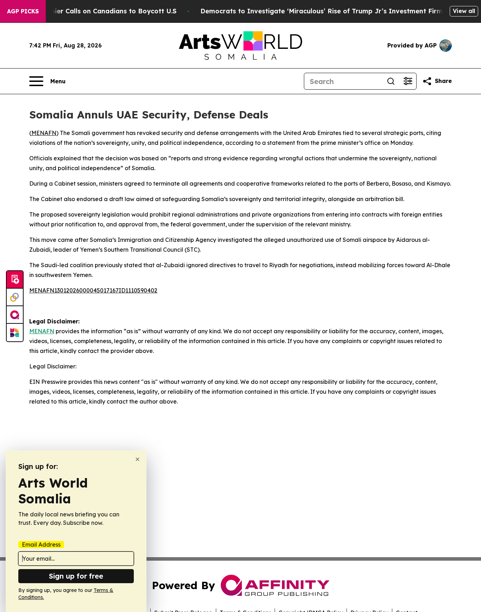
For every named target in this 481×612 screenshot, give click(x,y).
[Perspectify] (15, 297)
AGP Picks (23, 11)
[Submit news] (15, 280)
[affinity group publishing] (15, 315)
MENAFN (43, 132)
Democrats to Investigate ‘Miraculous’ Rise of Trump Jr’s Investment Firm (321, 11)
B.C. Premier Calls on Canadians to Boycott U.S (100, 11)
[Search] (390, 81)
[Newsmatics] (15, 332)
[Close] (137, 459)
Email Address (41, 544)
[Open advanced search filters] (407, 81)
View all (464, 10)
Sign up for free (76, 576)
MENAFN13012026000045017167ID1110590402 (93, 290)
